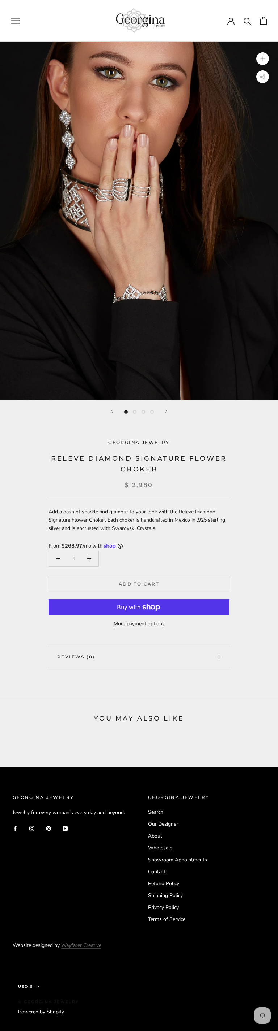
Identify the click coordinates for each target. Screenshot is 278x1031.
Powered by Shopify (41, 1011)
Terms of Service (166, 919)
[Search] (247, 21)
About (155, 835)
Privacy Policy (163, 907)
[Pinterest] (48, 828)
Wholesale (160, 847)
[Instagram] (31, 828)
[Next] (166, 411)
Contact (156, 871)
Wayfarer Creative (81, 945)
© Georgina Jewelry (48, 1001)
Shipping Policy (165, 895)
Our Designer (163, 824)
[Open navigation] (15, 21)
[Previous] (112, 411)
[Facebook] (15, 828)
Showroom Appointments (177, 859)
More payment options (139, 623)
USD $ (25, 986)
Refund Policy (163, 883)
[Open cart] (263, 21)
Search (155, 812)
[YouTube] (65, 828)
